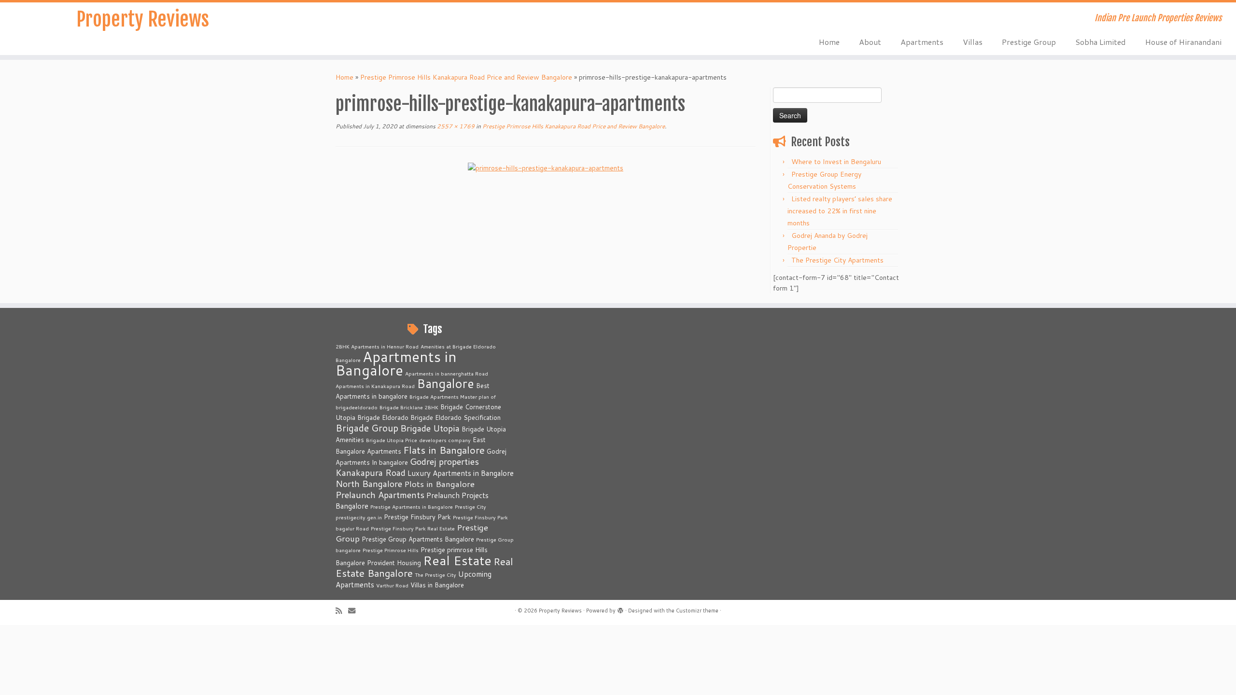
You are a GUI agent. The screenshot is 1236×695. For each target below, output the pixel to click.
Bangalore (445, 383)
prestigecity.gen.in (359, 517)
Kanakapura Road (371, 472)
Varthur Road (392, 585)
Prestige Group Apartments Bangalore (418, 539)
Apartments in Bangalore (396, 363)
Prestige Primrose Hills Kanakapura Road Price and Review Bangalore (466, 77)
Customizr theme (697, 610)
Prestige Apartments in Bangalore (411, 506)
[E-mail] (355, 611)
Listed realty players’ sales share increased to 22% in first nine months (839, 211)
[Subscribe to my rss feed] (342, 611)
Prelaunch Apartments (380, 494)
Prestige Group (1029, 41)
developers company (445, 440)
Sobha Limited (1100, 41)
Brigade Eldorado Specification (455, 417)
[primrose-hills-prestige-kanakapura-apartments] (545, 167)
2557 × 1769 (455, 126)
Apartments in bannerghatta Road (446, 373)
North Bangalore (369, 483)
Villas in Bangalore (437, 585)
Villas (973, 41)
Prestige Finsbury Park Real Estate (413, 528)
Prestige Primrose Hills (391, 550)
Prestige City (470, 506)
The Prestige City (435, 574)
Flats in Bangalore (444, 450)
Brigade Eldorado (382, 417)
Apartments (921, 41)
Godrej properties (444, 461)
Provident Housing (394, 562)
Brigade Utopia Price (391, 440)
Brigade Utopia (430, 428)
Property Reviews (142, 19)
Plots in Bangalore (439, 483)
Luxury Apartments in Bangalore (460, 473)
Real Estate (457, 560)
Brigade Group (367, 427)
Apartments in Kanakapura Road (375, 385)
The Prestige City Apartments (837, 260)
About (870, 41)
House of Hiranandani (1183, 41)
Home (829, 41)
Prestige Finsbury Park (417, 517)
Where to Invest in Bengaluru (836, 162)
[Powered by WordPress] (620, 608)
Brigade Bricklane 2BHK (408, 407)
